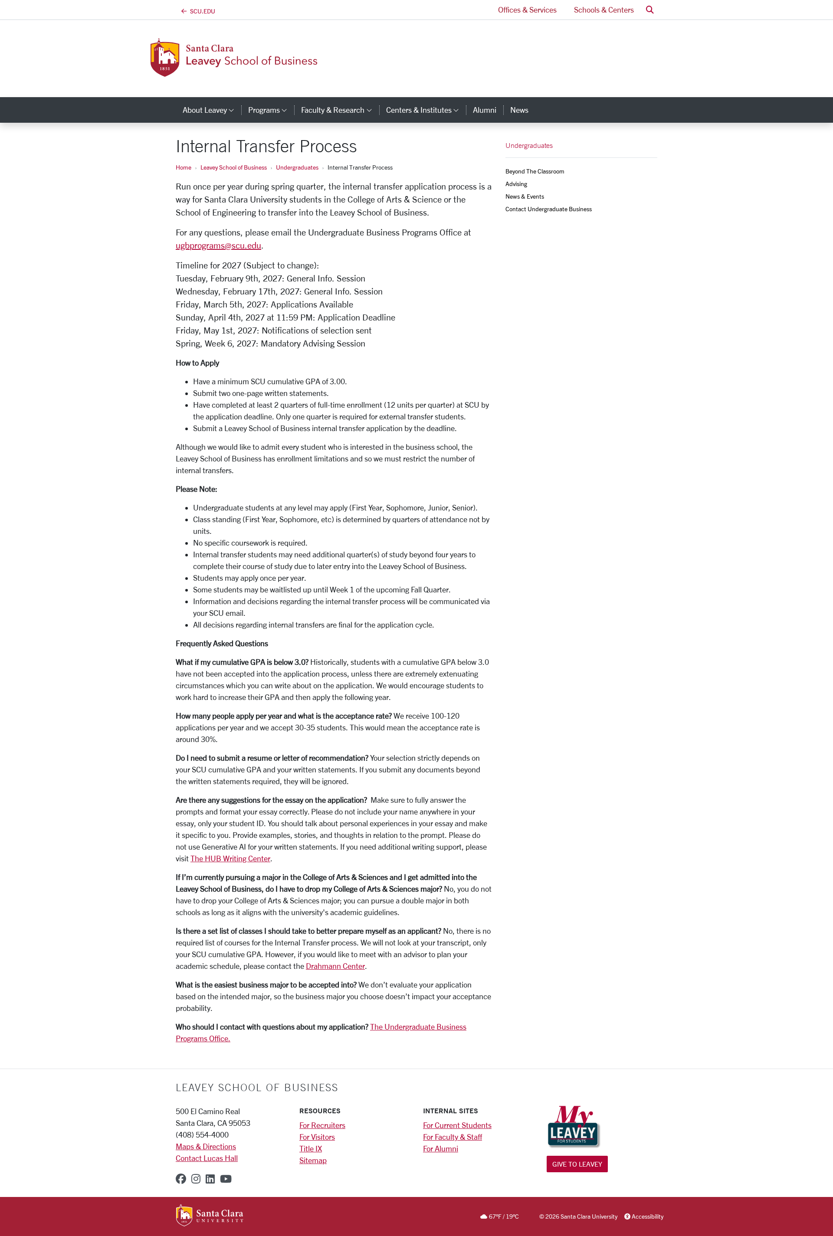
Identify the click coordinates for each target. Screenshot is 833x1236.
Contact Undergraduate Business (548, 209)
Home (183, 167)
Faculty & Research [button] (340, 109)
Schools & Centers (604, 9)
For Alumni (440, 1148)
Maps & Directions (206, 1146)
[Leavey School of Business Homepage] (246, 71)
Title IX (310, 1148)
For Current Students (457, 1125)
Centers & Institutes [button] (426, 109)
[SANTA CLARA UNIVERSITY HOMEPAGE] (209, 1216)
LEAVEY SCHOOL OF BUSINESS (257, 1087)
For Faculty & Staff (452, 1136)
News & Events (524, 196)
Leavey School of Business (233, 167)
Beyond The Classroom (534, 171)
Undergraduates (297, 167)
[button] (650, 9)
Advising (516, 183)
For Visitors (317, 1136)
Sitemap (313, 1160)
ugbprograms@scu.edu (218, 245)
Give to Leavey (577, 1164)
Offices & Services (527, 9)
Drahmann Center (335, 965)
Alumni (484, 109)
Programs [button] (271, 109)
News (519, 109)
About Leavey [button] (212, 109)
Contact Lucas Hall (207, 1158)
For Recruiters (322, 1125)
